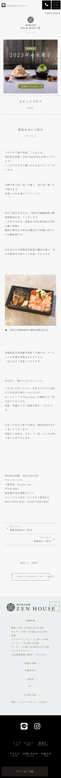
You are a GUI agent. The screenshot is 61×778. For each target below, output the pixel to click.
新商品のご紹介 (42, 539)
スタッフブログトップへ (30, 576)
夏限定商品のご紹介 (21, 528)
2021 (23, 563)
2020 (34, 563)
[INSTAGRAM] (37, 727)
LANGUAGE (51, 13)
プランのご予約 (25, 771)
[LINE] (24, 727)
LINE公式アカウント (17, 6)
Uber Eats (28, 397)
